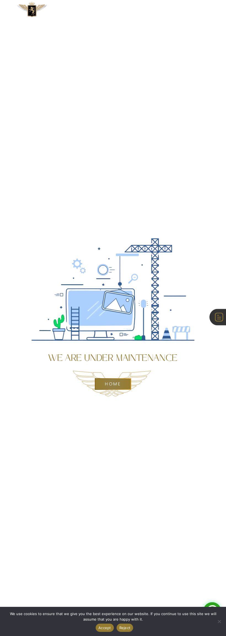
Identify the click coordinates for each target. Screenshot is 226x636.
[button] (210, 11)
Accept (104, 628)
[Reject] (219, 621)
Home (113, 384)
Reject (125, 628)
